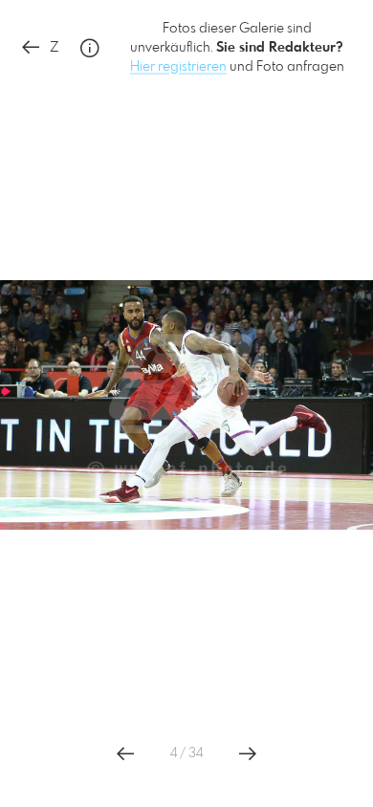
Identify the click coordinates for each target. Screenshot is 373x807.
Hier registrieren (178, 67)
